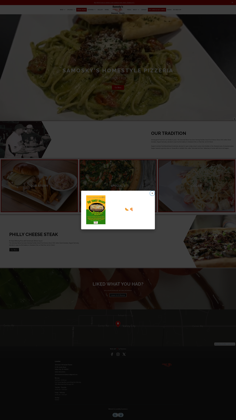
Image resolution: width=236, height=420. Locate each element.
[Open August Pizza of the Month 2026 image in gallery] (103, 197)
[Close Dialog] (152, 193)
